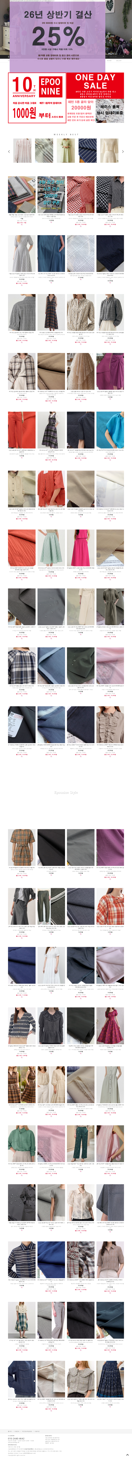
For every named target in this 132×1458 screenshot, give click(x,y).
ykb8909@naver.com (29, 1453)
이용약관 (37, 1431)
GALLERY (119, 60)
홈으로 (10, 1431)
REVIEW (109, 60)
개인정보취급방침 (27, 1431)
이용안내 (16, 1431)
